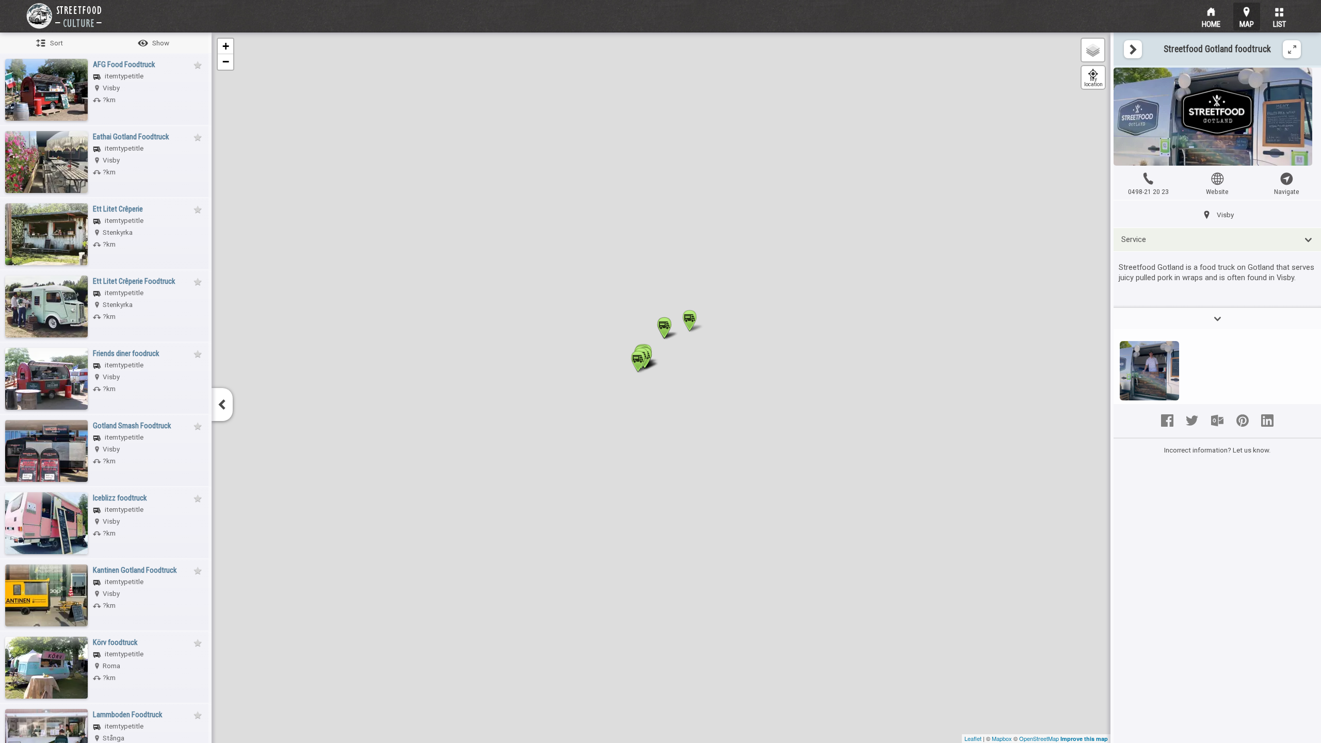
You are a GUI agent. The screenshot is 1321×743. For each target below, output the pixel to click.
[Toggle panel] (1133, 49)
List (1279, 23)
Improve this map (1084, 738)
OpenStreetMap (1039, 738)
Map (1246, 23)
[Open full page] (1292, 49)
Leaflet (972, 738)
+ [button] (225, 46)
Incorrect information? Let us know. (1217, 450)
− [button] (225, 61)
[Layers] (1093, 50)
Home (1211, 23)
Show (160, 43)
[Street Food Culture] (64, 16)
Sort (56, 43)
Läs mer (1217, 319)
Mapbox (1002, 738)
